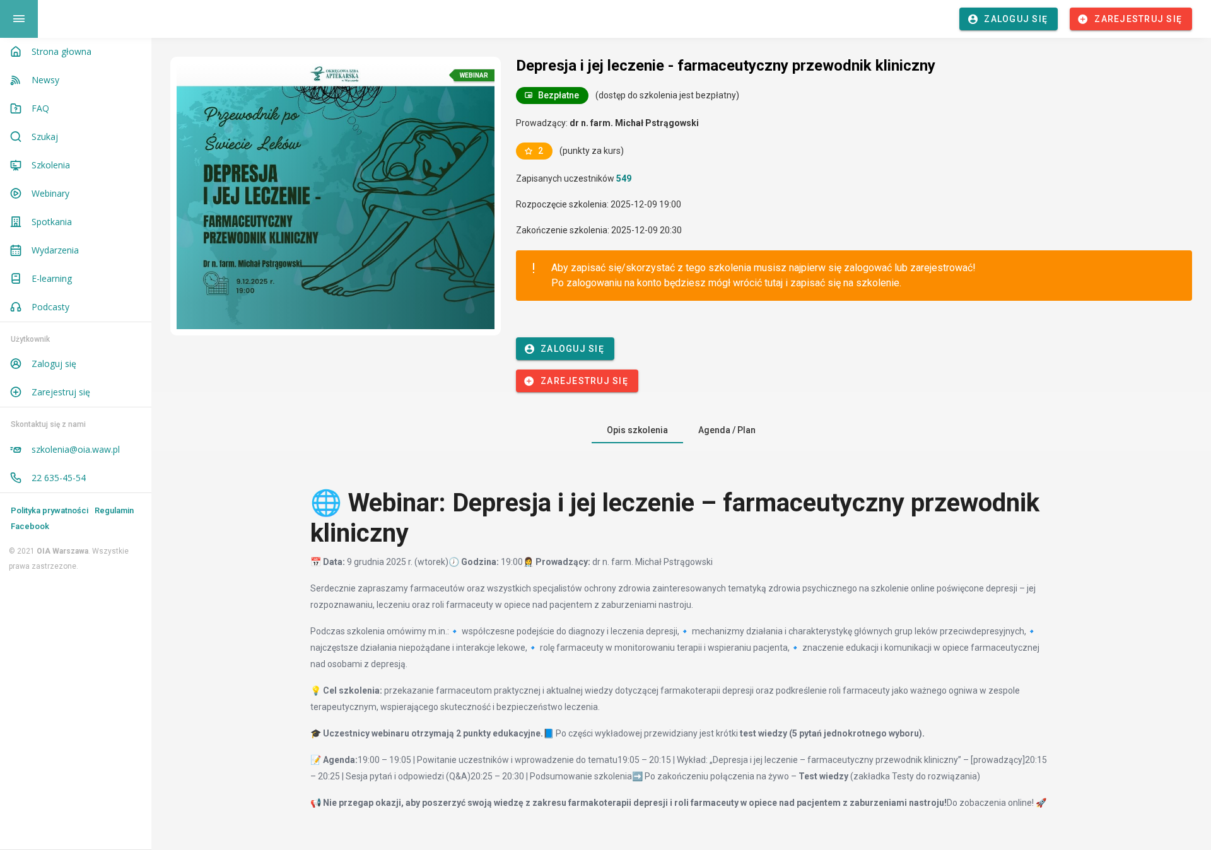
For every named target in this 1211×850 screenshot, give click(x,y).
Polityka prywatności (49, 510)
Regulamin (114, 510)
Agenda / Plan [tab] (727, 430)
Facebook (30, 526)
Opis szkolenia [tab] (637, 430)
